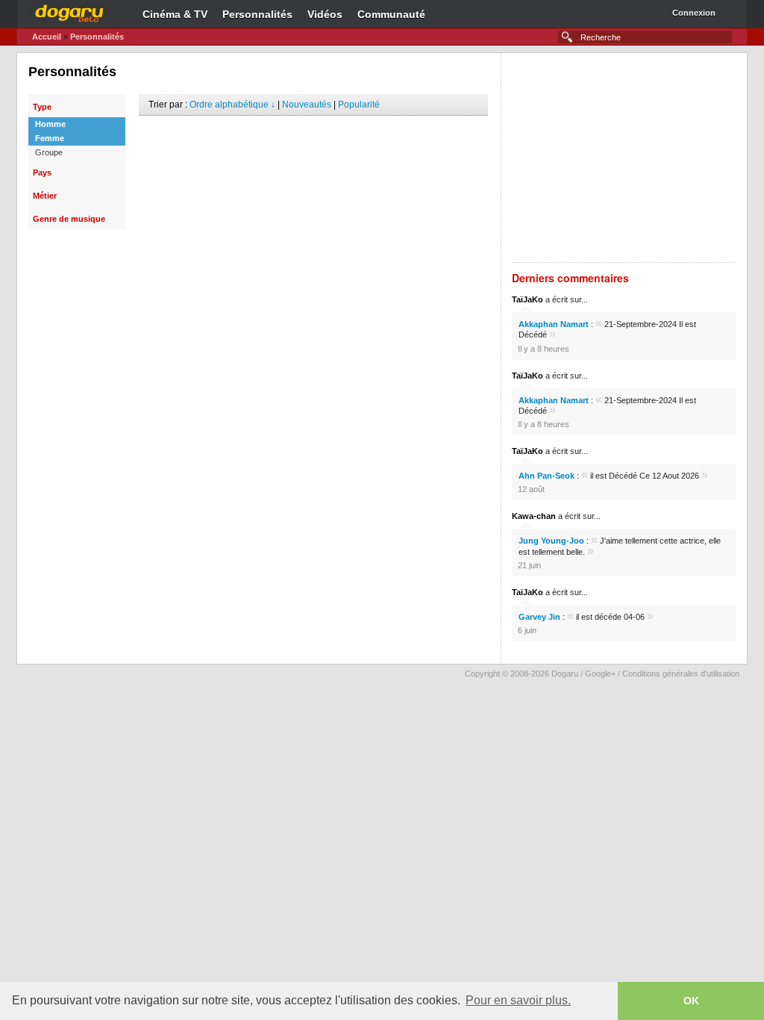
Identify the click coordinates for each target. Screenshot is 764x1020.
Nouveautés (306, 104)
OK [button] (691, 1001)
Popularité (359, 104)
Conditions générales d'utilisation (680, 673)
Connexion (694, 12)
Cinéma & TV (175, 14)
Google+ (600, 673)
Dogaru (69, 11)
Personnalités (257, 14)
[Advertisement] (313, 138)
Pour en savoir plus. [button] (518, 1000)
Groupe (49, 152)
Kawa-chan (534, 515)
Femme (49, 138)
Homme (50, 123)
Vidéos (324, 14)
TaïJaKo (527, 299)
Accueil (46, 36)
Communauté (391, 14)
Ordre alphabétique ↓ (232, 104)
